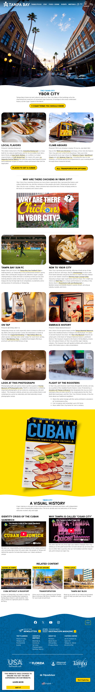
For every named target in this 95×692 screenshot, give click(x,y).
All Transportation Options (71, 168)
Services (35, 645)
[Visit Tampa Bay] (17, 4)
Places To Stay (21, 639)
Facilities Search (37, 649)
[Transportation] (47, 579)
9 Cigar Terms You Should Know (47, 105)
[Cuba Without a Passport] (16, 579)
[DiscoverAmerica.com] (15, 663)
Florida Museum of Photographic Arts (22, 387)
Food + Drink (54, 4)
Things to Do (36, 4)
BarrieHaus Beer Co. (34, 335)
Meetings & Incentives (36, 642)
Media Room (52, 641)
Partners (51, 639)
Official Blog (52, 643)
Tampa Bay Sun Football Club (30, 270)
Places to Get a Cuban (23, 167)
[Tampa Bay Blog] (79, 579)
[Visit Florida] (36, 663)
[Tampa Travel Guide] (39, 631)
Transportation (37, 647)
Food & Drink (20, 643)
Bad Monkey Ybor (13, 339)
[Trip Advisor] (47, 675)
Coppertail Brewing (17, 335)
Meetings (72, 4)
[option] (47, 43)
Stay (45, 4)
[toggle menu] (90, 3)
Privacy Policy (53, 645)
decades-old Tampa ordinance (59, 390)
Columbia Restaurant (30, 151)
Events (64, 4)
